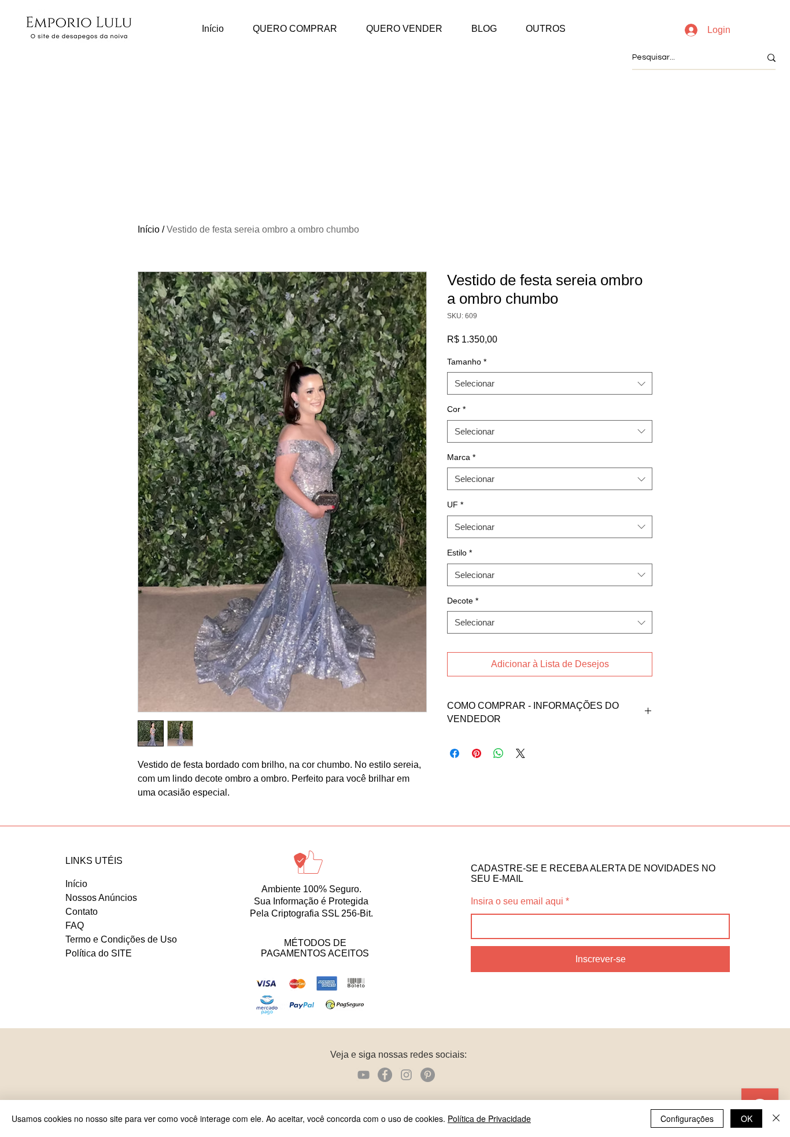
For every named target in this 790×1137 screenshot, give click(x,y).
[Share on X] (520, 753)
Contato (81, 912)
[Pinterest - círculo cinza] (427, 1075)
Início (149, 229)
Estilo (459, 552)
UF (455, 504)
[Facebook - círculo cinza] (385, 1075)
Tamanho (466, 361)
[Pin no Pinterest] (476, 753)
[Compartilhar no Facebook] (455, 753)
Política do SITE (98, 953)
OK (746, 1118)
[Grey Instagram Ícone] (406, 1075)
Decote (462, 600)
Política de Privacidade (489, 1118)
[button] (295, 29)
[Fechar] (776, 1118)
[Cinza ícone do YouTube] (363, 1075)
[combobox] (549, 383)
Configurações (687, 1118)
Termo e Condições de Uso (121, 939)
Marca (461, 457)
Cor (456, 409)
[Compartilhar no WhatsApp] (498, 753)
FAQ (74, 925)
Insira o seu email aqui (517, 901)
